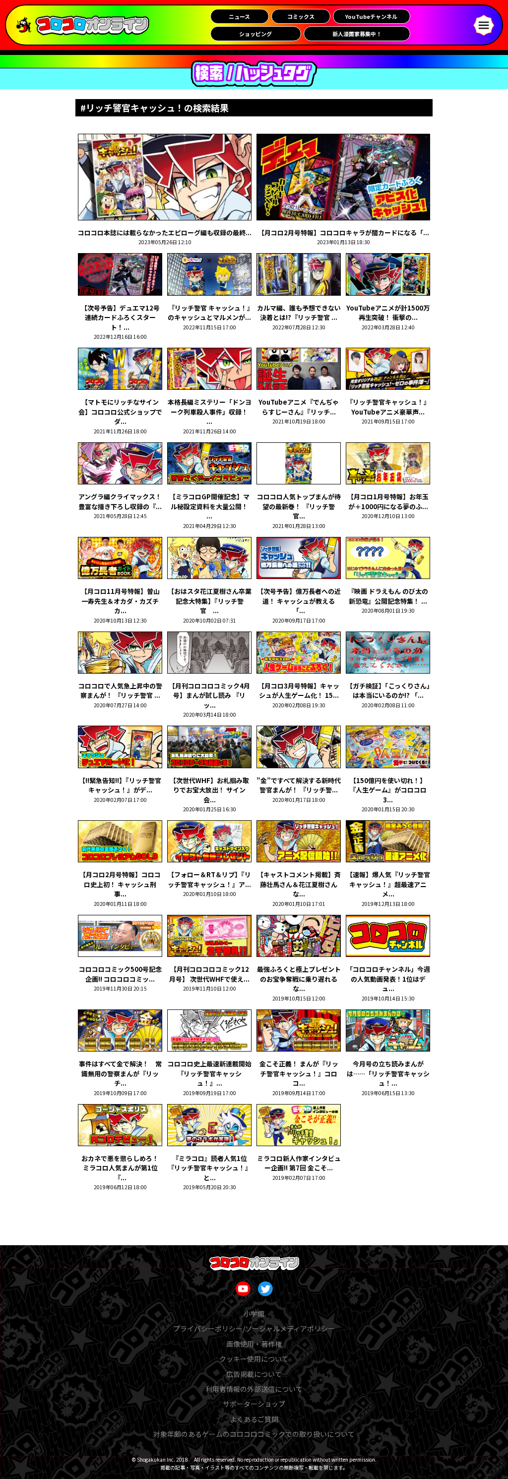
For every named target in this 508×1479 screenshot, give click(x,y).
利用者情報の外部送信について (254, 1389)
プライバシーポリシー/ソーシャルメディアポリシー (254, 1328)
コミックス (301, 16)
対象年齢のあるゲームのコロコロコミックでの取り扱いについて (254, 1434)
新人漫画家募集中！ (356, 34)
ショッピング (255, 34)
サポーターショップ (254, 1404)
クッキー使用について (254, 1359)
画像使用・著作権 (254, 1344)
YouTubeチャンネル (371, 16)
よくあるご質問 (254, 1419)
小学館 (254, 1314)
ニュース (239, 16)
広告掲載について (254, 1374)
